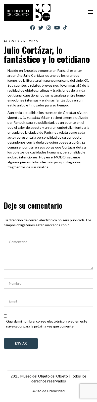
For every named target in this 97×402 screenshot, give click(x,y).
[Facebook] (32, 27)
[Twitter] (40, 27)
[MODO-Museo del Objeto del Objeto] (27, 12)
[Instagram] (49, 27)
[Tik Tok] (65, 27)
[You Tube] (57, 27)
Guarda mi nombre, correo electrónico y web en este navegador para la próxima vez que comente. (46, 323)
